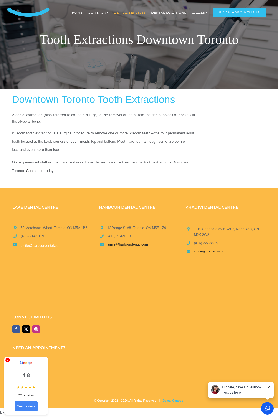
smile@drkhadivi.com (210, 251)
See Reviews (26, 406)
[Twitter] (26, 329)
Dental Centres (172, 400)
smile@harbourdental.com (127, 244)
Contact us (35, 171)
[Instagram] (36, 329)
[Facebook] (16, 329)
